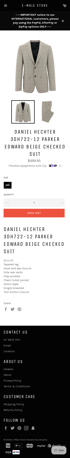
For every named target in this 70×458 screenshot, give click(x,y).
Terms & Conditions (17, 386)
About (7, 375)
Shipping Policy (14, 404)
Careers (8, 369)
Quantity (9, 194)
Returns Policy (13, 410)
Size (6, 177)
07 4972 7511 (12, 339)
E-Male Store (35, 5)
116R (8, 185)
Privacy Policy (12, 380)
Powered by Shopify (37, 439)
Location (9, 351)
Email (7, 345)
